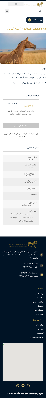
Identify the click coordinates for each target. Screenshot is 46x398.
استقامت (40, 298)
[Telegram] (23, 385)
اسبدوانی (40, 306)
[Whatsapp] (17, 385)
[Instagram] (28, 385)
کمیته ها (40, 333)
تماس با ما (39, 325)
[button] (16, 4)
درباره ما (40, 329)
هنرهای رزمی (38, 310)
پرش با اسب (38, 294)
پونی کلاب (39, 314)
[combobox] (34, 10)
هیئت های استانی (36, 337)
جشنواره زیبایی (37, 302)
